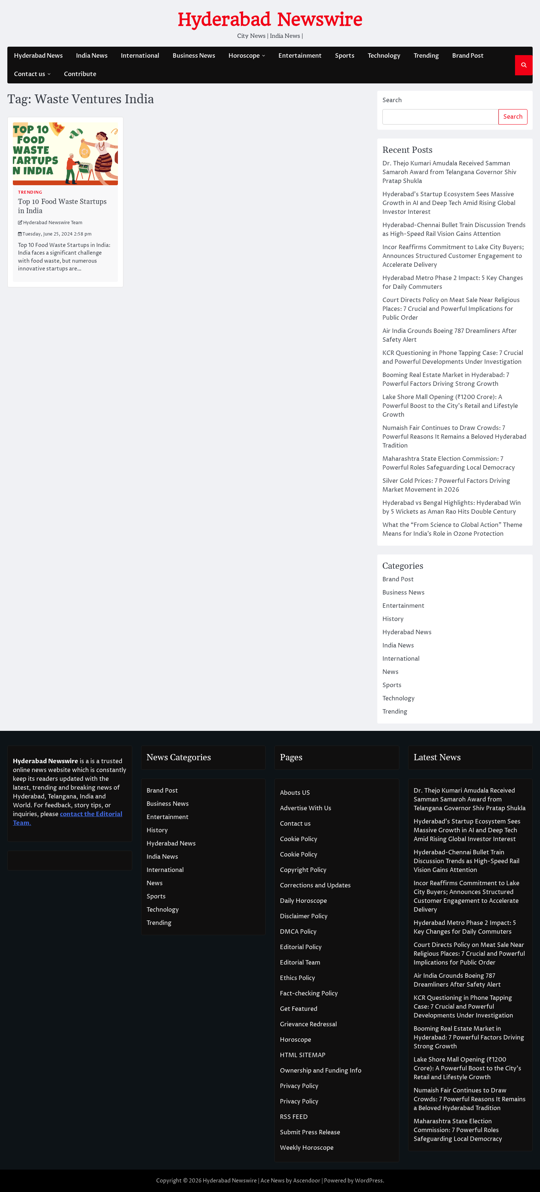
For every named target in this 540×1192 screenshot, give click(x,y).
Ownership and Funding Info (320, 1071)
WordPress (369, 1180)
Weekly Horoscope (307, 1148)
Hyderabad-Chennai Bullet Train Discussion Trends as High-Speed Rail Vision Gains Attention (466, 861)
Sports (344, 56)
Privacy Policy (299, 1086)
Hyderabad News (38, 56)
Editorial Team (300, 963)
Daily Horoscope (303, 901)
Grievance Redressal (308, 1024)
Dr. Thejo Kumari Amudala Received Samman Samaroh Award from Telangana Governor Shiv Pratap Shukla (449, 172)
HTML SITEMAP (302, 1055)
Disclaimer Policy (304, 916)
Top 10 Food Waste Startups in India (62, 206)
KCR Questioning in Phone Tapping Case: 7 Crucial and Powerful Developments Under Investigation (463, 1007)
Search (392, 100)
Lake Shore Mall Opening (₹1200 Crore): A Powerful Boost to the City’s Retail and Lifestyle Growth (450, 406)
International (140, 56)
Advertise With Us (305, 808)
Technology (384, 56)
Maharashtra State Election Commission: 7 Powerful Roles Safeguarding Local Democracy (458, 1130)
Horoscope (244, 56)
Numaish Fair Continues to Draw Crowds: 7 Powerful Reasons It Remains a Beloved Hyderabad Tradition (454, 437)
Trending (426, 56)
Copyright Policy (303, 870)
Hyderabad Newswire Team (52, 223)
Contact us (29, 74)
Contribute (80, 74)
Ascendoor (306, 1180)
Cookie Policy (298, 839)
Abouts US (295, 793)
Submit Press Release (310, 1132)
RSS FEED (294, 1117)
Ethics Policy (297, 978)
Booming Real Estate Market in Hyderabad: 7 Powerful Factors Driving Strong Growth (469, 1038)
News (390, 672)
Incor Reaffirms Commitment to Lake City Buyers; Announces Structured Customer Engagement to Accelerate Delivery (453, 256)
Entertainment (300, 56)
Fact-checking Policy (309, 994)
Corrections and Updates (315, 886)
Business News (194, 56)
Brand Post (468, 56)
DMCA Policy (298, 932)
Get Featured (298, 1009)
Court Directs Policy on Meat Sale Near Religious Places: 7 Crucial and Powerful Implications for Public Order (451, 309)
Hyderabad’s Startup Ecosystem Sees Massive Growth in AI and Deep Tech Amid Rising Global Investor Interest (448, 203)
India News (92, 56)
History (393, 619)
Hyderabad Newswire (270, 19)
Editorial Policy (301, 947)
